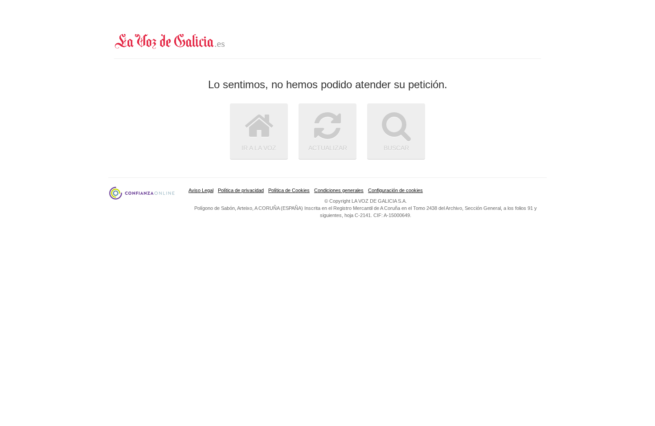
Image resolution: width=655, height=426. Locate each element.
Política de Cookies (289, 190)
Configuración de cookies (395, 190)
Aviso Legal (200, 190)
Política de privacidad (241, 190)
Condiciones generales (339, 190)
